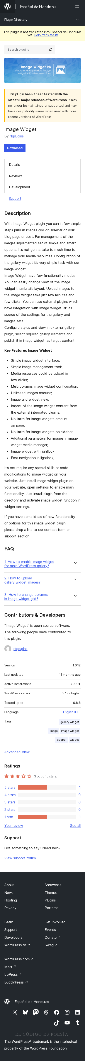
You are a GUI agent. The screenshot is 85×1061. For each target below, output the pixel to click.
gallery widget (69, 722)
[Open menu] (78, 6)
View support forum (20, 858)
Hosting (10, 900)
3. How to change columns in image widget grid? (26, 597)
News (9, 892)
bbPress (13, 974)
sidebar (61, 739)
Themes (51, 892)
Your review (13, 825)
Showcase (53, 885)
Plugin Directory (15, 19)
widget (74, 739)
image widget (70, 730)
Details (14, 164)
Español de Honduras (32, 1002)
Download (15, 148)
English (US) (72, 712)
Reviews (15, 176)
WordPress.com (19, 959)
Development (19, 187)
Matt (10, 967)
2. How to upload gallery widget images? (22, 580)
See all (75, 825)
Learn (8, 922)
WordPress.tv (17, 945)
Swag (51, 945)
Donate (53, 937)
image (54, 730)
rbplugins (17, 136)
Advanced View (17, 752)
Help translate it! (46, 35)
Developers (13, 937)
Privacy (10, 908)
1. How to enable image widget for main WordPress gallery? (29, 564)
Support (15, 198)
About (9, 885)
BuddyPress (16, 982)
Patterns (51, 908)
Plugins (50, 900)
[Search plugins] (50, 49)
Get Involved (55, 922)
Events (50, 929)
